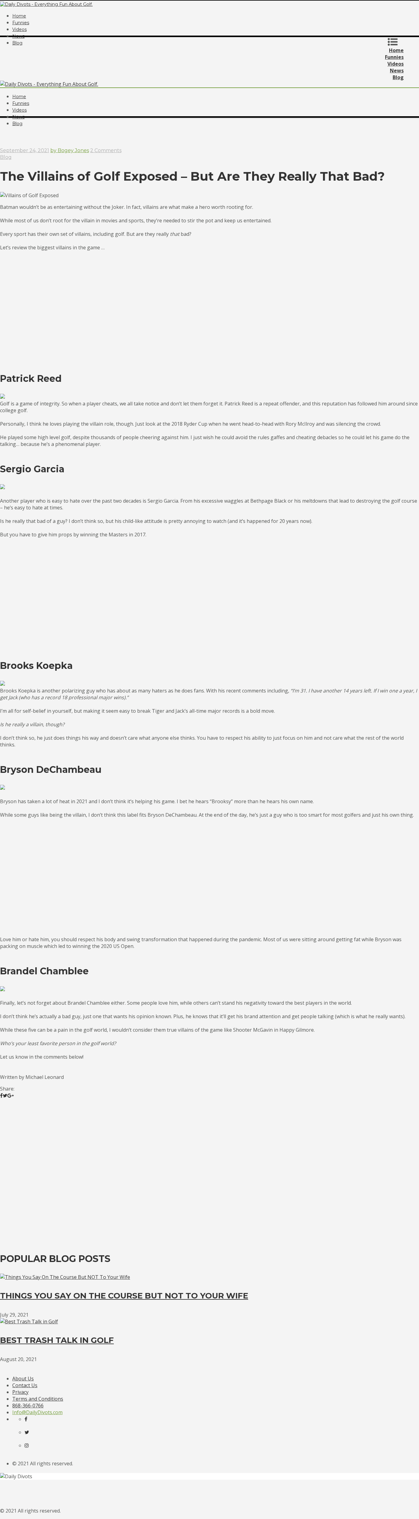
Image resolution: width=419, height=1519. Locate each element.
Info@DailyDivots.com (37, 1412)
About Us (23, 1378)
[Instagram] (31, 1445)
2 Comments (105, 150)
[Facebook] (31, 1419)
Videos (19, 29)
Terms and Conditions (37, 1398)
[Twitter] (31, 1432)
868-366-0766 (28, 1405)
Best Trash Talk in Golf (57, 1340)
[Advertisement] (209, 131)
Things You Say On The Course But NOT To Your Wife (124, 1296)
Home (19, 16)
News (18, 36)
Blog (6, 157)
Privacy (20, 1392)
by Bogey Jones (69, 150)
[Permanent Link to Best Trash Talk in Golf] (29, 1321)
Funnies (20, 22)
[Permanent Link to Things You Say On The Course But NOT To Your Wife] (65, 1277)
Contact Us (24, 1385)
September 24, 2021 (24, 150)
